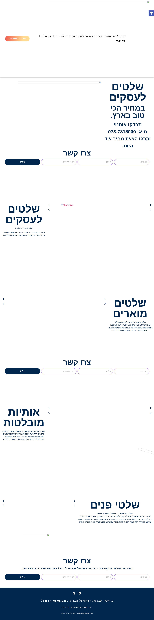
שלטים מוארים (103, 36)
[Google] (74, 593)
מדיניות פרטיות (67, 607)
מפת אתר (77, 607)
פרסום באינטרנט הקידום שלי (56, 600)
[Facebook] (80, 593)
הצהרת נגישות (87, 607)
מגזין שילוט (46, 36)
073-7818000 (122, 131)
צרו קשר (120, 41)
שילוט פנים (61, 36)
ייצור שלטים (119, 36)
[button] (49, 205)
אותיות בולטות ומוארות (81, 36)
